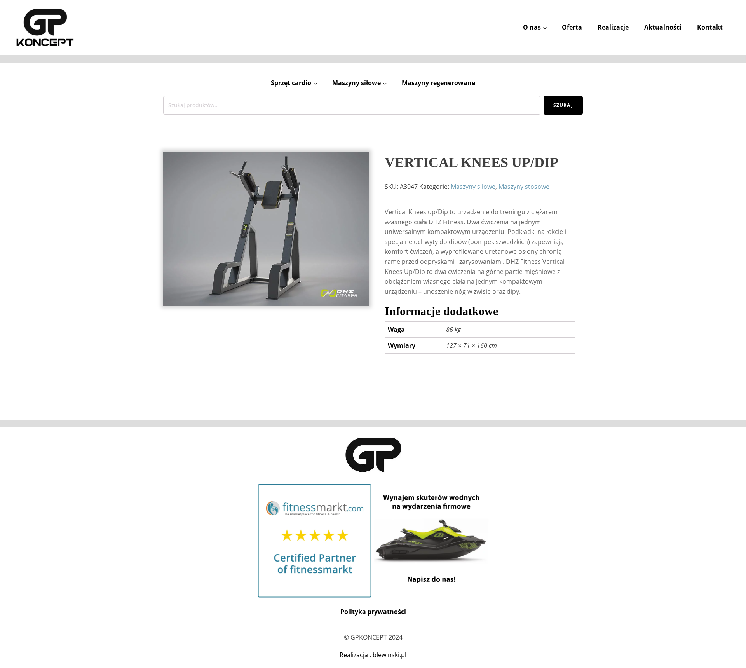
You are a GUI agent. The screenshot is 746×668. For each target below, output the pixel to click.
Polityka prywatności (373, 611)
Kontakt (710, 27)
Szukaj (563, 105)
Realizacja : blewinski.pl (373, 655)
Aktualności (663, 27)
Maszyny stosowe (523, 186)
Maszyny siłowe (356, 82)
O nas (532, 27)
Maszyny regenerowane (438, 82)
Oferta (572, 27)
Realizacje (613, 27)
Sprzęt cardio (291, 82)
